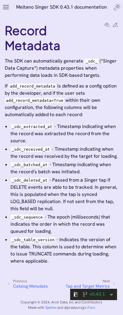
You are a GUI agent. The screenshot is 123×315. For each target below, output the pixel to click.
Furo (91, 307)
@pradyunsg (74, 307)
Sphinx (50, 307)
